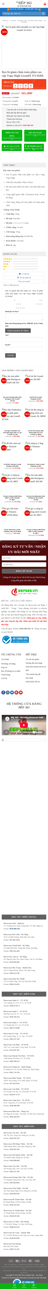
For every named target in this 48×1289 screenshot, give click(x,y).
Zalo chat (24, 1287)
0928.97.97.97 (15, 1095)
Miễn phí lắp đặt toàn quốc (16, 113)
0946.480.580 (15, 1106)
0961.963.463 (15, 951)
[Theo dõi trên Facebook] (3, 693)
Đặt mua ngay (35, 133)
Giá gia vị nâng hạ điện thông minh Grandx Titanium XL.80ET (12, 498)
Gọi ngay (14, 1287)
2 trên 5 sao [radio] (34, 300)
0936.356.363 (15, 1017)
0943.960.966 (15, 962)
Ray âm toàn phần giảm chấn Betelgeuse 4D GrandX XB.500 (36, 498)
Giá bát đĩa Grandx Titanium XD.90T (35, 398)
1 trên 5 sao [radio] (9, 300)
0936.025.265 (15, 1205)
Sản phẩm (13, 20)
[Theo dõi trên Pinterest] (16, 693)
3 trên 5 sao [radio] (11, 304)
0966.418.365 (15, 1117)
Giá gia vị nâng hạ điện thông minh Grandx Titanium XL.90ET (35, 531)
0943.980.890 (15, 1160)
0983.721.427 (15, 1249)
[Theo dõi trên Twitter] (12, 693)
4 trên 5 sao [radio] (30, 304)
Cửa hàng (33, 1287)
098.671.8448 (15, 1028)
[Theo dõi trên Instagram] (8, 693)
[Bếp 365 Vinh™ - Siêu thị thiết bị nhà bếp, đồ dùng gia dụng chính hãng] (24, 4)
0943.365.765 (15, 1138)
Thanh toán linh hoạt (14, 119)
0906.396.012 (15, 1061)
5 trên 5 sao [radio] (11, 308)
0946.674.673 (15, 1006)
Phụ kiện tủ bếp (22, 20)
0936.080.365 (25, 628)
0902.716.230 (15, 1072)
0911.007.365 (14, 1050)
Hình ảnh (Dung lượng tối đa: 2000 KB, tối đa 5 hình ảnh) (24, 325)
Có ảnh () (25, 274)
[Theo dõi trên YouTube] (21, 693)
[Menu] (3, 4)
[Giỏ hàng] (45, 3)
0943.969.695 (15, 1194)
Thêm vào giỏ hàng (12, 134)
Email (8, 345)
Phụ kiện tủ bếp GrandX (35, 20)
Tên (7, 335)
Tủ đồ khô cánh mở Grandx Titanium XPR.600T (12, 465)
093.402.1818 (15, 940)
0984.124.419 (15, 984)
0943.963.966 (15, 1238)
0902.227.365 (15, 1039)
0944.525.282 (15, 1216)
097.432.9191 (15, 1083)
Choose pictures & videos (18, 331)
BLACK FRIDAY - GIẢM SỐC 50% (24, 9)
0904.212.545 (15, 973)
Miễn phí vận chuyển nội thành (18, 116)
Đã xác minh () (25, 278)
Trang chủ (5, 20)
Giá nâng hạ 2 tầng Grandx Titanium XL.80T (35, 465)
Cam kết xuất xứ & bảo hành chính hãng (22, 110)
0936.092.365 (15, 1149)
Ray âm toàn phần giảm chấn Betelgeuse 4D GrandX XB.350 (12, 399)
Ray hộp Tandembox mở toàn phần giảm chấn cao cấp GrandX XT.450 (12, 432)
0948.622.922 (15, 1227)
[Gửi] (43, 13)
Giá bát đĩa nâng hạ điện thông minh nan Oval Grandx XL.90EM (35, 432)
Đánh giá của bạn (12, 311)
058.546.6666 (15, 1183)
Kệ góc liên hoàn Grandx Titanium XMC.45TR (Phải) (12, 530)
